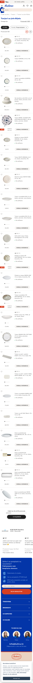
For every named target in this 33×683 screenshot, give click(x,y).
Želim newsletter (16, 591)
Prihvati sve (16, 678)
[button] (16, 27)
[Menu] (1, 5)
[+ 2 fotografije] (7, 140)
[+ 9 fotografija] (7, 258)
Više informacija (21, 672)
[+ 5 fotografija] (7, 120)
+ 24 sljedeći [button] (16, 516)
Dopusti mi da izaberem (10, 674)
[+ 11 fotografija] (7, 297)
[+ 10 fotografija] (7, 100)
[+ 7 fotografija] (7, 61)
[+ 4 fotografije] (7, 396)
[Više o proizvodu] (7, 41)
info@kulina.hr (16, 644)
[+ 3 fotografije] (7, 277)
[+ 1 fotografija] (7, 80)
